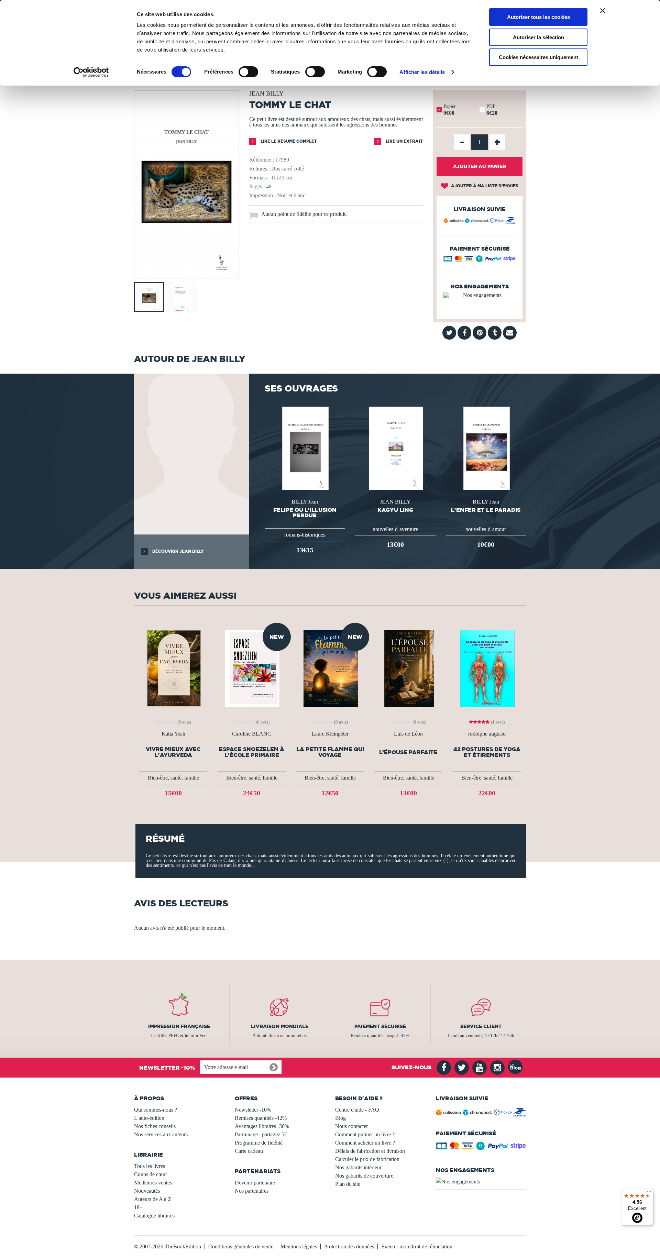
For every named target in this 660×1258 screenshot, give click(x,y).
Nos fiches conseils (155, 1126)
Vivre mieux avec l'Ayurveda (173, 752)
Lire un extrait (404, 141)
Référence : (261, 160)
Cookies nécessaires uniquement (538, 57)
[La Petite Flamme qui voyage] (330, 668)
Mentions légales (298, 1246)
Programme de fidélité (259, 1143)
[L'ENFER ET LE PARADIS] (486, 448)
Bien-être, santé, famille (173, 778)
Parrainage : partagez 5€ (261, 1134)
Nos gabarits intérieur (358, 1167)
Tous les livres (149, 1166)
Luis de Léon (408, 734)
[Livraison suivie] (479, 221)
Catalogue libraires (154, 1215)
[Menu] (649, 1193)
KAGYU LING (395, 509)
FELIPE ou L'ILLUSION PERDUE (305, 512)
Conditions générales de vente (240, 1246)
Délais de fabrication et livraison (370, 1151)
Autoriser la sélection (538, 37)
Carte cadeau (249, 1151)
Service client (481, 1026)
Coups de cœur (150, 1174)
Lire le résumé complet (288, 141)
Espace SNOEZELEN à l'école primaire (251, 752)
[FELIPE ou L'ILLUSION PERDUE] (304, 448)
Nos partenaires (251, 1191)
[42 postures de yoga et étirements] (487, 668)
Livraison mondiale (279, 1026)
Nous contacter (351, 1126)
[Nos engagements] (479, 295)
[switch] (248, 71)
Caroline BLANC (251, 734)
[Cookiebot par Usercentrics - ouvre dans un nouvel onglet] (91, 72)
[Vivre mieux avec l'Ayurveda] (173, 668)
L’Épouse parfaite (408, 752)
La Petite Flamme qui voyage (330, 752)
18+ (138, 1207)
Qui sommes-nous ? (155, 1110)
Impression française (179, 1026)
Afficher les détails (422, 72)
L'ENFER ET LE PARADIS (485, 509)
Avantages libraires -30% (262, 1126)
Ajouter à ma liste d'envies (484, 186)
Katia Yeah (173, 734)
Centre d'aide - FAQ (357, 1110)
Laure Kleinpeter (330, 734)
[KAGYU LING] (395, 448)
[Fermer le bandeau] (602, 10)
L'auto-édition (149, 1118)
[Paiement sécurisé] (479, 260)
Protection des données (349, 1246)
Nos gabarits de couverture (364, 1176)
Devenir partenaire (255, 1182)
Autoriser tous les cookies (538, 17)
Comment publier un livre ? (365, 1134)
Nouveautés (147, 1191)
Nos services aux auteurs (161, 1134)
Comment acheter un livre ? (365, 1143)
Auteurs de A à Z (152, 1199)
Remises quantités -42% (261, 1118)
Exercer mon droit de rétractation (416, 1246)
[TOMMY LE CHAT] (186, 273)
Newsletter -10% (253, 1110)
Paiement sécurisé (380, 1026)
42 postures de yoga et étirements (486, 752)
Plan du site (347, 1184)
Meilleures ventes (153, 1182)
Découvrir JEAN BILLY (177, 551)
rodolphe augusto (487, 734)
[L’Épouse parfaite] (408, 668)
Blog (340, 1118)
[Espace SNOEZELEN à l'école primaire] (251, 668)
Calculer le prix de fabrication (367, 1159)
